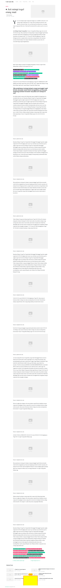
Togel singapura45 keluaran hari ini (20, 73)
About (30, 1)
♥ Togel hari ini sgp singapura (20, 569)
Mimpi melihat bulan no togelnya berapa (36, 552)
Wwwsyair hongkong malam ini (19, 71)
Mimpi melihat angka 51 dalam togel (36, 550)
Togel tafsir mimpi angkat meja (19, 74)
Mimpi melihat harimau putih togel (20, 550)
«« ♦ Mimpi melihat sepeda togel (18, 560)
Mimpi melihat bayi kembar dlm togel (34, 548)
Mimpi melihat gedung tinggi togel (34, 555)
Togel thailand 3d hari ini (18, 78)
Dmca (20, 1)
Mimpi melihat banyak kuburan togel (21, 557)
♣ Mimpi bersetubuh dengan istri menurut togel (46, 569)
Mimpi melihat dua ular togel (19, 548)
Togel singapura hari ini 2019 (19, 76)
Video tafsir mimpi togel (18, 69)
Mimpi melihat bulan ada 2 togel (19, 554)
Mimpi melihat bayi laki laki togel (20, 552)
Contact (17, 1)
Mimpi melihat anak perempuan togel (37, 557)
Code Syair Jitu (7, 586)
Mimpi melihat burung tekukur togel (34, 554)
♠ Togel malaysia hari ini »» (35, 560)
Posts (33, 1)
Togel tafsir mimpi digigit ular (31, 78)
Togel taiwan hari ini (31, 71)
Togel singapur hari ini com (32, 74)
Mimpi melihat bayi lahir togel (19, 555)
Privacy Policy (25, 1)
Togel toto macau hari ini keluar (32, 76)
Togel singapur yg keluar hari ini (35, 73)
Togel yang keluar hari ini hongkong (31, 69)
